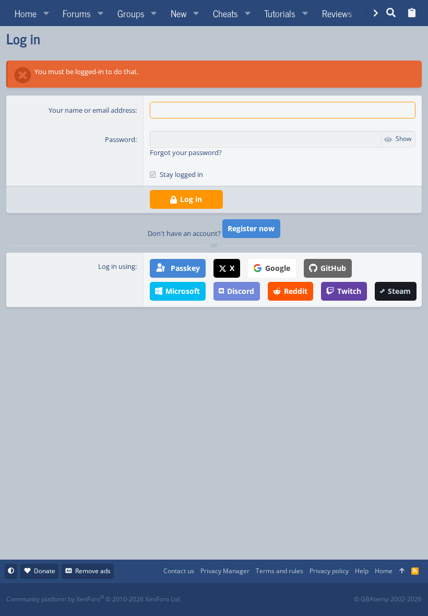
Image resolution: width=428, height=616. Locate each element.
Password (120, 139)
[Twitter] (292, 600)
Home (384, 570)
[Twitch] (269, 600)
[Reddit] (246, 600)
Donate (44, 570)
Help (361, 570)
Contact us (178, 570)
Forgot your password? (186, 152)
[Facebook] (223, 600)
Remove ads (93, 570)
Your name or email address (92, 110)
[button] (46, 13)
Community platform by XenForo (93, 599)
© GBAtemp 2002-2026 (388, 599)
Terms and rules (279, 570)
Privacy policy (329, 570)
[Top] (402, 571)
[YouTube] (315, 600)
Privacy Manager (224, 570)
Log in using (116, 266)
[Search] (391, 13)
